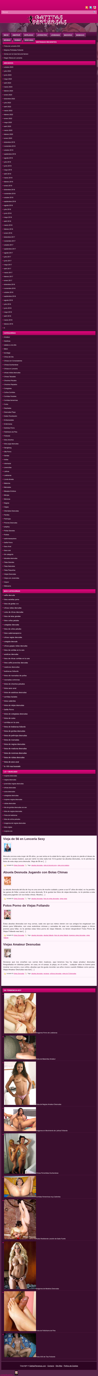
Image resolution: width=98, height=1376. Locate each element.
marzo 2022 (8, 110)
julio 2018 (7, 209)
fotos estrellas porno (11, 599)
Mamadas (80, 35)
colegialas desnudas (11, 624)
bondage (7, 353)
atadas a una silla (10, 345)
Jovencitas (42, 35)
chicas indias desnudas (12, 372)
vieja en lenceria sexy (50, 865)
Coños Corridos (9, 392)
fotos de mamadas (11, 739)
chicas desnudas (10, 787)
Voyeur (6, 582)
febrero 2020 (8, 134)
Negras (7, 40)
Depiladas (28, 35)
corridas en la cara (11, 722)
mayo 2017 (8, 264)
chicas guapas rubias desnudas (15, 646)
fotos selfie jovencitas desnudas (16, 662)
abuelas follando (48, 935)
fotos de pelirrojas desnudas (15, 735)
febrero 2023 (8, 91)
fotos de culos (9, 718)
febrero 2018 (8, 229)
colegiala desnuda (10, 641)
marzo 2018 (8, 225)
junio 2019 (7, 166)
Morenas (7, 499)
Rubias (18, 40)
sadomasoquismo (10, 538)
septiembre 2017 (10, 249)
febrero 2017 (8, 276)
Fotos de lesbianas (10, 815)
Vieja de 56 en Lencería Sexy (24, 839)
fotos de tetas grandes (12, 616)
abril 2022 (7, 106)
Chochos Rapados (10, 384)
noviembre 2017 (9, 241)
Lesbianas (55, 35)
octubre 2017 (8, 245)
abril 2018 (7, 221)
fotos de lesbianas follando (15, 726)
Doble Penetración (10, 416)
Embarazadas (9, 420)
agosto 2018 (8, 205)
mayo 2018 (8, 217)
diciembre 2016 (9, 284)
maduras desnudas (12, 667)
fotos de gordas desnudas (14, 731)
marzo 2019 (8, 178)
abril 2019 (7, 174)
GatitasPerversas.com (37, 1366)
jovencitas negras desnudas (14, 783)
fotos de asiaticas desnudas (15, 692)
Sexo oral (7, 550)
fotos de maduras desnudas (15, 748)
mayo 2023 (8, 79)
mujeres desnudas (10, 776)
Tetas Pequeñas (9, 570)
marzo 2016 (8, 320)
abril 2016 (7, 316)
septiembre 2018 (10, 201)
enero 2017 (8, 280)
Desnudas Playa (10, 412)
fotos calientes (10, 701)
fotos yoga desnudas (11, 444)
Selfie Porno (8, 542)
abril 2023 (7, 83)
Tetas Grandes (9, 562)
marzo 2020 (8, 130)
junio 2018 (7, 213)
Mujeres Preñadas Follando (13, 50)
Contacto (50, 1366)
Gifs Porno (7, 451)
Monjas (6, 495)
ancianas (46, 973)
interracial (7, 463)
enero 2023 (8, 95)
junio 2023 (7, 75)
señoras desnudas (56, 973)
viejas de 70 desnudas (69, 973)
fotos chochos (9, 440)
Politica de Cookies (71, 1366)
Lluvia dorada (9, 479)
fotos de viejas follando (61, 935)
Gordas (6, 455)
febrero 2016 (8, 324)
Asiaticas (7, 341)
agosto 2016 (8, 300)
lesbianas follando (11, 671)
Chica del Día (9, 357)
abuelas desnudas (37, 865)
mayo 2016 (8, 312)
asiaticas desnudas (11, 654)
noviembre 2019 (9, 146)
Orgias (6, 507)
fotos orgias (8, 827)
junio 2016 (7, 308)
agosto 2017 (8, 253)
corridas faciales (10, 696)
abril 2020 (7, 126)
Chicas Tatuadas (10, 376)
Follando (7, 436)
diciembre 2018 (9, 189)
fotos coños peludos (11, 620)
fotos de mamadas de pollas (15, 675)
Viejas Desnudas (10, 574)
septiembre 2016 (10, 296)
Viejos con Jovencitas (11, 578)
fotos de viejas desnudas (14, 705)
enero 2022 (8, 118)
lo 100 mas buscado (12, 766)
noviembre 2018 (9, 193)
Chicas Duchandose (11, 365)
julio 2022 (7, 102)
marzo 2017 (8, 272)
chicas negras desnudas (13, 637)
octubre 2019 (8, 150)
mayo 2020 (8, 122)
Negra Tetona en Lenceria (13, 58)
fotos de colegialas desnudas (16, 713)
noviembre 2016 (9, 288)
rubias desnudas (10, 803)
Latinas (6, 471)
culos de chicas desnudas (13, 612)
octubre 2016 (8, 292)
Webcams (7, 586)
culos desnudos (9, 791)
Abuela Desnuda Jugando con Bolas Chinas (35, 872)
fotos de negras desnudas (14, 744)
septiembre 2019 (10, 154)
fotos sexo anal (10, 688)
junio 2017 (7, 260)
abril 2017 (7, 268)
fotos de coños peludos (12, 629)
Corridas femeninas (11, 400)
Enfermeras (8, 424)
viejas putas (63, 898)
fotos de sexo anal (11, 761)
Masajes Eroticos (10, 491)
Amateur (16, 35)
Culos (6, 404)
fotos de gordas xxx (11, 603)
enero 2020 (8, 138)
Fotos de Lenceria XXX (12, 46)
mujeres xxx (8, 831)
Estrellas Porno (9, 428)
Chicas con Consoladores (13, 361)
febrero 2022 (8, 114)
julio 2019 (7, 162)
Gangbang (7, 447)
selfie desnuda (9, 595)
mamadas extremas (12, 679)
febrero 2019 (8, 181)
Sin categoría (8, 554)
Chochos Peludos (10, 380)
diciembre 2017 (9, 237)
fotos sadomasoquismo (12, 633)
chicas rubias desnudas (13, 608)
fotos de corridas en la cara (14, 650)
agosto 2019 (8, 158)
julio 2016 (7, 304)
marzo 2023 (8, 87)
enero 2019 (8, 185)
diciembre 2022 (9, 99)
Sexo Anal (29, 40)
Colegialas (8, 388)
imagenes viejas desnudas (77, 935)
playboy (7, 526)
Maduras (68, 35)
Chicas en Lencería (11, 368)
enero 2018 (8, 233)
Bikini (6, 349)
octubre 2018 (8, 197)
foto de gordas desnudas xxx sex (15, 807)
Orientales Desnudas (11, 511)
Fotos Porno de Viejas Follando (26, 905)
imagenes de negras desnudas (15, 823)
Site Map (59, 1366)
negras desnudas (10, 779)
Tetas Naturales (9, 566)
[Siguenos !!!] (91, 8)
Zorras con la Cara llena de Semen (16, 54)
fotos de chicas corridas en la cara (17, 658)
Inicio (6, 35)
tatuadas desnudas (10, 558)
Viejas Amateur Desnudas (21, 944)
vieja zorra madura (63, 865)
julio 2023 (7, 71)
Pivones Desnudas (10, 523)
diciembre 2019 (9, 142)
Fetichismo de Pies (10, 432)
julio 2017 (7, 257)
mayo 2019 (8, 170)
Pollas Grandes (9, 530)
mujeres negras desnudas (13, 799)
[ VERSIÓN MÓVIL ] (7, 1375)
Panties (6, 515)
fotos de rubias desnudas (14, 757)
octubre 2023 (8, 67)
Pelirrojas (7, 519)
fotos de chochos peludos (14, 684)
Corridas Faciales (10, 396)
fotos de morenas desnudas (15, 753)
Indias (6, 459)
